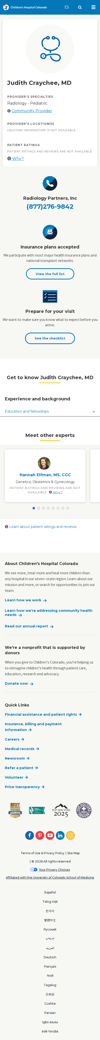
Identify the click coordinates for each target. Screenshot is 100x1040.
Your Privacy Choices (54, 870)
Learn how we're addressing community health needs (48, 613)
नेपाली (50, 976)
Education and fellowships (27, 411)
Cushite (50, 1003)
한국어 (50, 911)
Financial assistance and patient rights (41, 714)
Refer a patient (19, 768)
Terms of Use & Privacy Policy (42, 853)
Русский (50, 929)
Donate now (16, 684)
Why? (17, 158)
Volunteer (14, 777)
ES (69, 7)
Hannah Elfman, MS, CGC (45, 475)
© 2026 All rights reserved (51, 861)
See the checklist (50, 338)
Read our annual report (26, 626)
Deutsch (50, 957)
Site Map (73, 853)
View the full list (50, 274)
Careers (12, 739)
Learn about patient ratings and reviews (42, 527)
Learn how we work (23, 600)
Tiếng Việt (50, 901)
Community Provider (32, 111)
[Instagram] (70, 835)
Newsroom (15, 758)
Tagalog (50, 985)
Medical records (19, 749)
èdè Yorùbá (50, 1031)
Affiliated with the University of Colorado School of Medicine (50, 877)
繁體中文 (50, 920)
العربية (50, 948)
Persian (50, 1013)
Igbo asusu (50, 1022)
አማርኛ (50, 939)
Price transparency (22, 787)
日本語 (50, 994)
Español (50, 892)
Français (50, 966)
